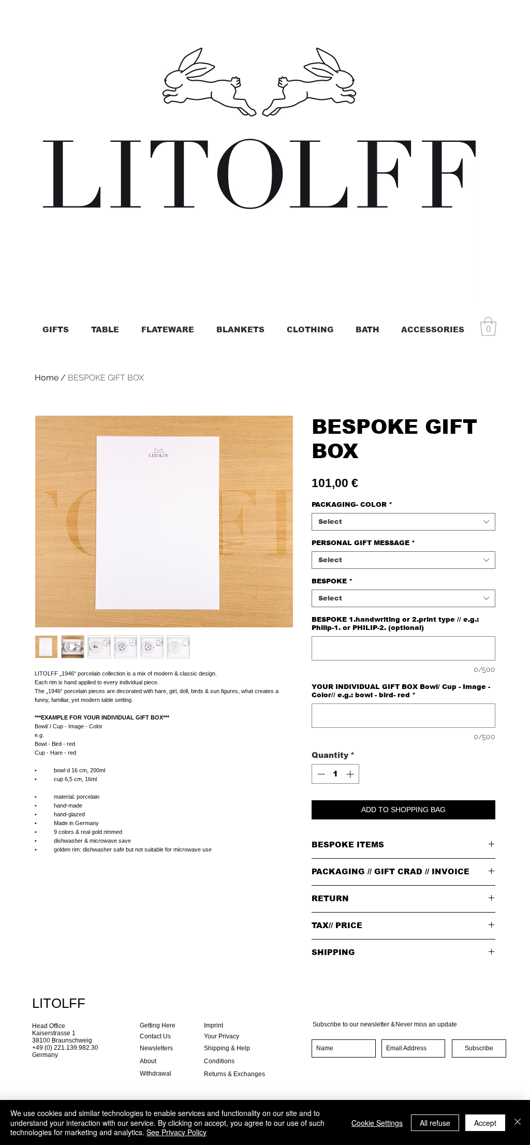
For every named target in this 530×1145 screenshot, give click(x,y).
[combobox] (403, 522)
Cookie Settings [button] (377, 1123)
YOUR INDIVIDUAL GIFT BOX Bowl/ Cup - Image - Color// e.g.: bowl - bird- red (401, 691)
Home (46, 378)
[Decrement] (320, 774)
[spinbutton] (335, 774)
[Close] (517, 1122)
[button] (488, 326)
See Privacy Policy (176, 1132)
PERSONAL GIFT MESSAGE (363, 543)
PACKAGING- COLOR (352, 504)
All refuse (435, 1123)
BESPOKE (332, 581)
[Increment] (351, 774)
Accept (485, 1123)
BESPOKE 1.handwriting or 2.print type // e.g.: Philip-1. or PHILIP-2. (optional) (395, 623)
